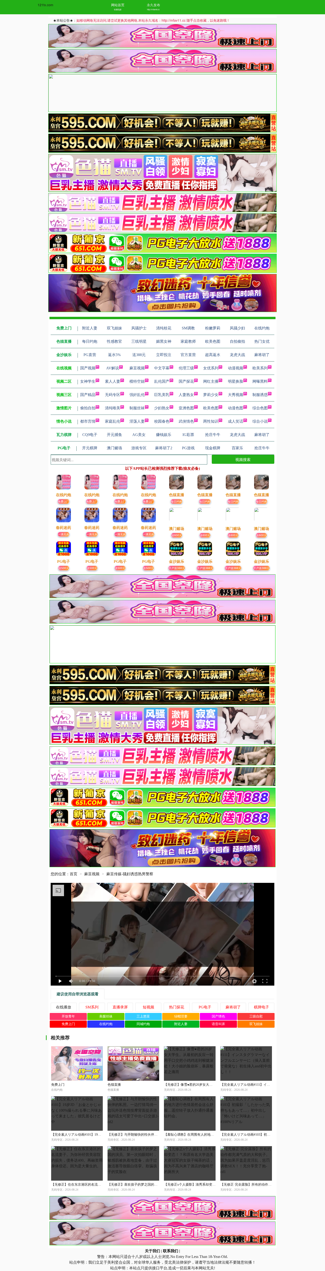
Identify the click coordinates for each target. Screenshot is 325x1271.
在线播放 (63, 1007)
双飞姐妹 (256, 1024)
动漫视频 (235, 368)
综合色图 (260, 408)
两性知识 (210, 421)
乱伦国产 (161, 381)
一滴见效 (63, 534)
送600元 (176, 535)
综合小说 (260, 421)
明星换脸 (235, 381)
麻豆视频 (137, 368)
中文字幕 (161, 368)
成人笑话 (235, 421)
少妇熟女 (161, 408)
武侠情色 (186, 421)
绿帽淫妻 (180, 1016)
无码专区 (112, 395)
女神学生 (87, 381)
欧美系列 (260, 368)
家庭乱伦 (112, 421)
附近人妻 (180, 1024)
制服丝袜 (137, 408)
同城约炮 (143, 1024)
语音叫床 (218, 1024)
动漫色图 (235, 408)
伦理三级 (186, 368)
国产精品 (87, 395)
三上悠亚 (143, 1016)
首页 (73, 874)
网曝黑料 (260, 381)
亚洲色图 (186, 408)
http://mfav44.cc (153, 9)
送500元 (63, 568)
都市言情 (87, 421)
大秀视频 (235, 395)
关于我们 (152, 1251)
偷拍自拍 (87, 408)
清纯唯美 (112, 408)
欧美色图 (210, 408)
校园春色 (161, 421)
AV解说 (112, 368)
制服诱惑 (260, 395)
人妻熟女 (186, 395)
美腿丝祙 (106, 1016)
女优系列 (210, 368)
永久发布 (153, 4)
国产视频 (87, 368)
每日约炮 (176, 501)
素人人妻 (112, 381)
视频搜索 (243, 459)
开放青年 (68, 1016)
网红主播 (210, 381)
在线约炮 (106, 1024)
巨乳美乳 (161, 395)
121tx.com (45, 4)
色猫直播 (114, 1084)
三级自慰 (256, 1016)
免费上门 (63, 501)
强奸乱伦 (137, 395)
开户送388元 (176, 568)
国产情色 (218, 1016)
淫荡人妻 (137, 421)
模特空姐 (137, 381)
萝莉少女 (210, 395)
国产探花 (186, 381)
